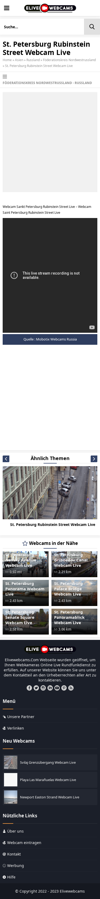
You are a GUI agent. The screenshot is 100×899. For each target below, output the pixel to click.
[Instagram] (43, 688)
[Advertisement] (50, 142)
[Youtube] (57, 688)
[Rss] (71, 688)
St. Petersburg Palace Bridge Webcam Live (68, 589)
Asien (19, 60)
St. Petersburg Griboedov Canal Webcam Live (71, 560)
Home (7, 60)
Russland (33, 60)
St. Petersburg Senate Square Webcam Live (19, 617)
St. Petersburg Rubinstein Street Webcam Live (52, 524)
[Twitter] (36, 688)
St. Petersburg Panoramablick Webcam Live (69, 617)
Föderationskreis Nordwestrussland (69, 60)
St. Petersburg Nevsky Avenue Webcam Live (20, 560)
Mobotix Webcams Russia (56, 339)
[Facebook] (29, 688)
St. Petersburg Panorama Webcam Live (25, 589)
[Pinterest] (64, 688)
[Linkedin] (50, 688)
